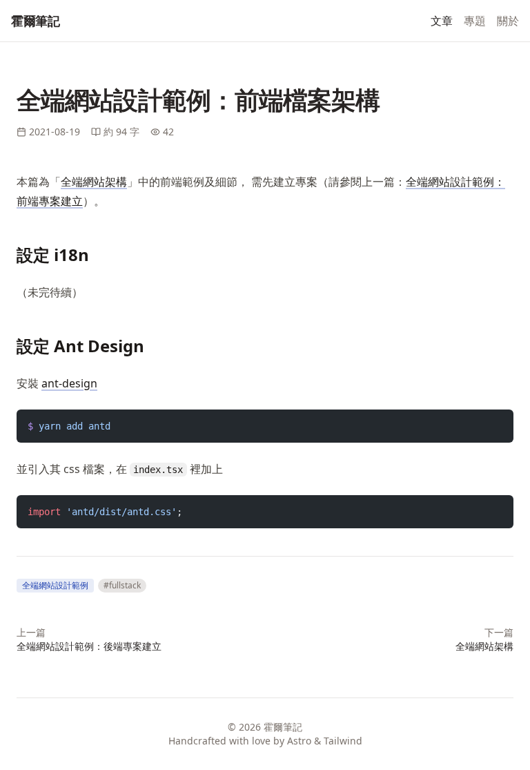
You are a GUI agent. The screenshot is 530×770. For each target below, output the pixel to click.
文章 (442, 20)
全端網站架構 (94, 181)
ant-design (69, 383)
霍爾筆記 (35, 20)
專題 (475, 20)
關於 (508, 20)
